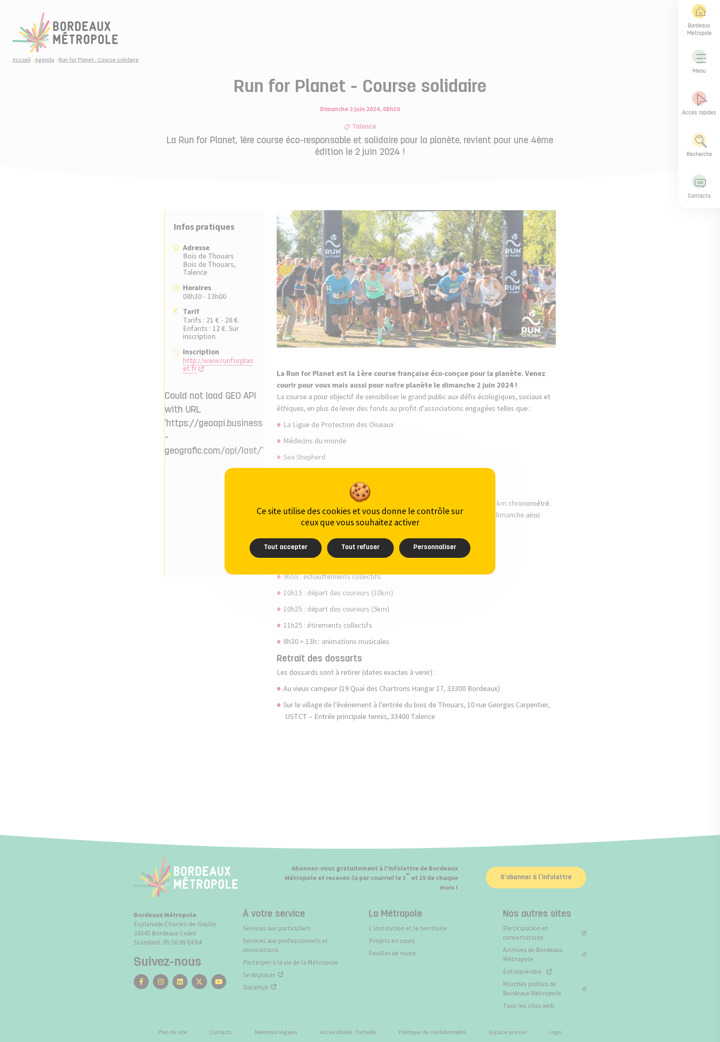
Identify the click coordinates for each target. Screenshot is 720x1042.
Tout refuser (360, 547)
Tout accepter (286, 547)
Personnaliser (434, 547)
